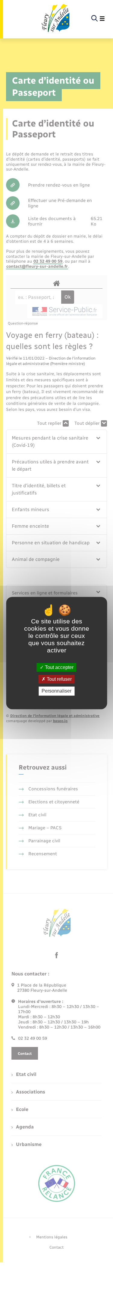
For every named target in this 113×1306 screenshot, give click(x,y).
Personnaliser (56, 691)
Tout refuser (59, 679)
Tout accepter (59, 667)
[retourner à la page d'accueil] (55, 19)
